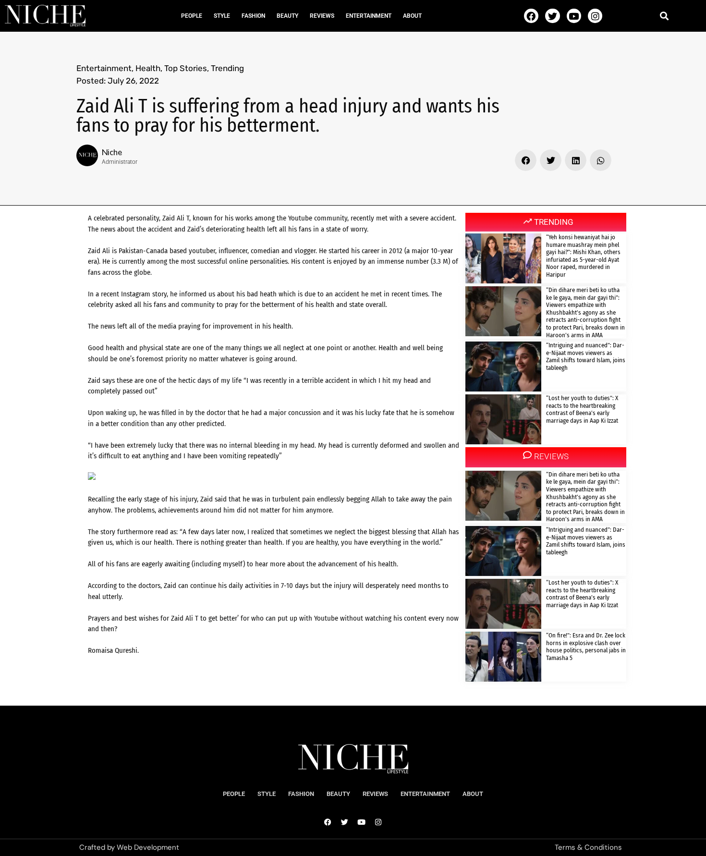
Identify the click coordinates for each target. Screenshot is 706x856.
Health (147, 68)
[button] (664, 16)
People (191, 15)
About (412, 15)
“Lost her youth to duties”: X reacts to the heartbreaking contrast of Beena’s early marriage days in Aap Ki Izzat (582, 409)
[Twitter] (552, 16)
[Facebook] (531, 16)
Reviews (322, 15)
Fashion (253, 15)
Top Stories (185, 68)
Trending (227, 68)
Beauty (287, 15)
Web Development (148, 847)
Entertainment (368, 15)
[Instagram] (595, 16)
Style (222, 15)
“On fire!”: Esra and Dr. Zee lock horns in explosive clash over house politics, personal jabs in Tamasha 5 (586, 646)
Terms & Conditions (588, 847)
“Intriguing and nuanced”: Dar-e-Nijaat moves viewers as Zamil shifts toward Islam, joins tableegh (585, 356)
